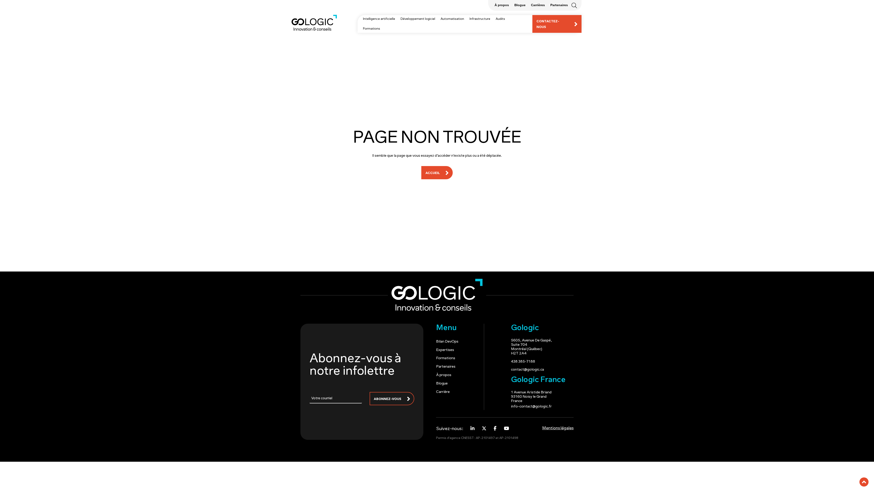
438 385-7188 (523, 362)
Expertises (445, 350)
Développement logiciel (418, 19)
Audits (500, 19)
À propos (443, 375)
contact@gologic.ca (527, 370)
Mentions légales (558, 428)
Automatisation (452, 19)
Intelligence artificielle (379, 19)
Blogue (442, 383)
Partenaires (445, 367)
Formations (371, 29)
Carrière (443, 392)
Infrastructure (480, 19)
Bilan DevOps (447, 341)
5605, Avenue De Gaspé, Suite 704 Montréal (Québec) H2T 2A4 (531, 347)
